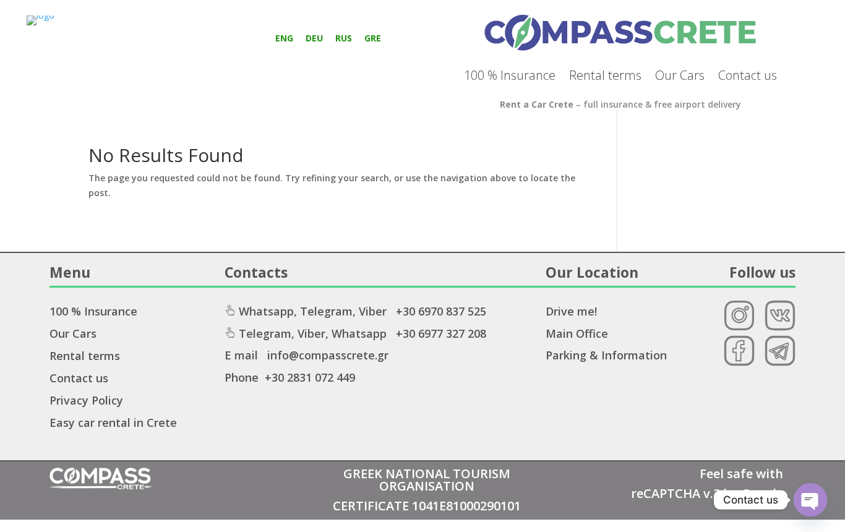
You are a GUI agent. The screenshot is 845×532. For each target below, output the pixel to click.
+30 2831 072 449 (310, 377)
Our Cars (680, 75)
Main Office (577, 333)
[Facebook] (739, 363)
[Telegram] (780, 363)
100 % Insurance (509, 75)
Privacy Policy (86, 400)
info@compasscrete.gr (327, 355)
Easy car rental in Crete (113, 422)
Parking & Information (606, 355)
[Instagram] (739, 327)
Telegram (326, 311)
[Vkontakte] (780, 327)
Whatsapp (266, 311)
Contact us (747, 75)
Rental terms (605, 75)
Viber (373, 311)
